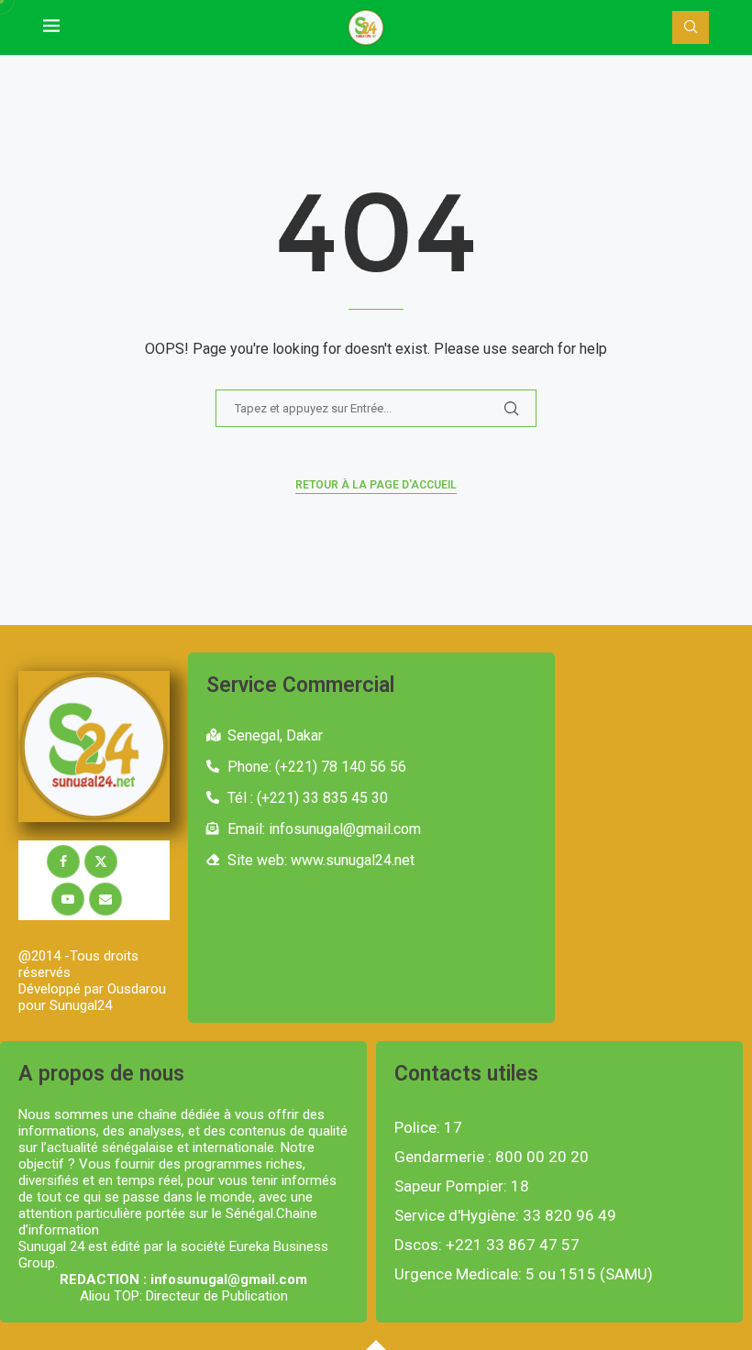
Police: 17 (428, 1128)
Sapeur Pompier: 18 (461, 1186)
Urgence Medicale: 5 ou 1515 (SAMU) (523, 1274)
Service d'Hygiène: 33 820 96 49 (505, 1216)
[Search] (690, 27)
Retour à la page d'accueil (376, 484)
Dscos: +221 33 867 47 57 (487, 1245)
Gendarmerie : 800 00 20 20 (491, 1157)
